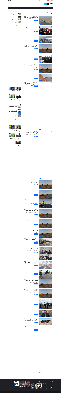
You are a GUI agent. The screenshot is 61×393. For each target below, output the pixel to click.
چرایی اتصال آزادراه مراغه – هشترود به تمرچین (32, 45)
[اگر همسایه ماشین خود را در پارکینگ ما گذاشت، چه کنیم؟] (19, 17)
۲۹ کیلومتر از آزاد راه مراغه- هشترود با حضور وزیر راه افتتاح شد (31, 28)
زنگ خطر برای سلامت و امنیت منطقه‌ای (13, 18)
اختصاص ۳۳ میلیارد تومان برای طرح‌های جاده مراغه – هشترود (31, 220)
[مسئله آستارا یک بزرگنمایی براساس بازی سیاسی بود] (19, 107)
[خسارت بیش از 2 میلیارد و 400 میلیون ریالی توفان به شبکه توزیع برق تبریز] (19, 115)
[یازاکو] (48, 4)
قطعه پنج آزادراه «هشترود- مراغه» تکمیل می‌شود (31, 310)
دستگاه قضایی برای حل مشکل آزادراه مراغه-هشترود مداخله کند (31, 300)
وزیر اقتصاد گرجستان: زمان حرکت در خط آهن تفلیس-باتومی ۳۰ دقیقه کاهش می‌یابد (13, 111)
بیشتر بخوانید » (35, 20)
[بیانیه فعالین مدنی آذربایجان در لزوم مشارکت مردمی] (19, 14)
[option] (24, 384)
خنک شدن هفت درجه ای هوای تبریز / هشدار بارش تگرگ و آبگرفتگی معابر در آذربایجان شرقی (12, 99)
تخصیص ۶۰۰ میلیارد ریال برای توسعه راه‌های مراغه (31, 83)
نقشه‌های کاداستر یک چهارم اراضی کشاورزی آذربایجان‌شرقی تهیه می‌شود (13, 118)
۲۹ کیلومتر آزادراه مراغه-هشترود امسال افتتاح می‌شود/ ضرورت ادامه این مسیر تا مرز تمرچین (32, 55)
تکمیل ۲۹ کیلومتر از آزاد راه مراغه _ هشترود (32, 74)
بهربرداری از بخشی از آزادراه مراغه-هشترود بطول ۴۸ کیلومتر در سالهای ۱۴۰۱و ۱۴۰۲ (31, 249)
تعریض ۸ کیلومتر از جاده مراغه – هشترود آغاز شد (31, 270)
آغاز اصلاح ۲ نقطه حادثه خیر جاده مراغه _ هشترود (31, 280)
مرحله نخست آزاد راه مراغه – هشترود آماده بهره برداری (31, 191)
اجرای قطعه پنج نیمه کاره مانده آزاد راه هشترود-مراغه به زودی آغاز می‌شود (31, 291)
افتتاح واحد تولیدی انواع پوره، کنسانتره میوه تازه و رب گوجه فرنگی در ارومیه (13, 24)
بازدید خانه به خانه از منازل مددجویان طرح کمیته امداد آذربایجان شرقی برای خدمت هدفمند (12, 91)
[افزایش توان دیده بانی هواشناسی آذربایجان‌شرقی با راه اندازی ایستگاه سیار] (18, 96)
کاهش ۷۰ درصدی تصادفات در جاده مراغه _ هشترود (31, 17)
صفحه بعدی (25, 376)
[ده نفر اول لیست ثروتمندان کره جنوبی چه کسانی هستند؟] (19, 22)
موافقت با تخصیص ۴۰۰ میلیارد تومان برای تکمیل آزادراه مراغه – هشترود (31, 230)
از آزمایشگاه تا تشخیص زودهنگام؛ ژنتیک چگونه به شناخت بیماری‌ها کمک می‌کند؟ (18, 91)
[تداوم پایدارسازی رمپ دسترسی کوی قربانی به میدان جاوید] (19, 109)
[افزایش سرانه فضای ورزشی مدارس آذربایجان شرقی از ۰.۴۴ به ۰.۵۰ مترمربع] (40, 384)
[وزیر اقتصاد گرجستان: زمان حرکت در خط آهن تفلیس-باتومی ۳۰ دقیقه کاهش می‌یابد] (19, 112)
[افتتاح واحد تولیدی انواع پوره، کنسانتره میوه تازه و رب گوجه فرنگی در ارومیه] (19, 48)
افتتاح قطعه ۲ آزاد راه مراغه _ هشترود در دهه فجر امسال (31, 66)
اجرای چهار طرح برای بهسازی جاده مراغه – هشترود (31, 181)
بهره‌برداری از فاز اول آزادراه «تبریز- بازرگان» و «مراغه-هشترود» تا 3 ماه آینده (31, 133)
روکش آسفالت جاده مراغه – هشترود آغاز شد (32, 239)
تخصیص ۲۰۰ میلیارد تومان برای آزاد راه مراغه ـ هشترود (32, 201)
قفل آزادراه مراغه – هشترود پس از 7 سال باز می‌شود (31, 319)
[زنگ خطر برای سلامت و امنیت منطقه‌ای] (19, 19)
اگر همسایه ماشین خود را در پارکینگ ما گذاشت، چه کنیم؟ (13, 16)
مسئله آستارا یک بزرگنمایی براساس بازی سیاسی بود (13, 106)
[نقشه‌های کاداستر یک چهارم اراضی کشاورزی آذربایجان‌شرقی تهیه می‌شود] (19, 119)
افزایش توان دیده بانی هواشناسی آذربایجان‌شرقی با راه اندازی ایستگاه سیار (18, 99)
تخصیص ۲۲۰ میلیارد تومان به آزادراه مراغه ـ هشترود (31, 262)
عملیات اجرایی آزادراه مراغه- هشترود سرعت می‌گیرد (31, 326)
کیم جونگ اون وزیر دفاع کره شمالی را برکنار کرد (18, 145)
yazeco (36, 16)
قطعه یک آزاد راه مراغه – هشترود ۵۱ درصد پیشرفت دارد (31, 211)
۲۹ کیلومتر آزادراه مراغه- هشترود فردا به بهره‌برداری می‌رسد (31, 37)
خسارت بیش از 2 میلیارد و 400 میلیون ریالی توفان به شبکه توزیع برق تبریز (13, 114)
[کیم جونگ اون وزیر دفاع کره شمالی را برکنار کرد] (18, 142)
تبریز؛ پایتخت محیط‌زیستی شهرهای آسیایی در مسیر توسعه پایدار (25, 387)
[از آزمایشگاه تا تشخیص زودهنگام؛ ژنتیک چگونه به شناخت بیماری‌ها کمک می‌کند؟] (18, 88)
